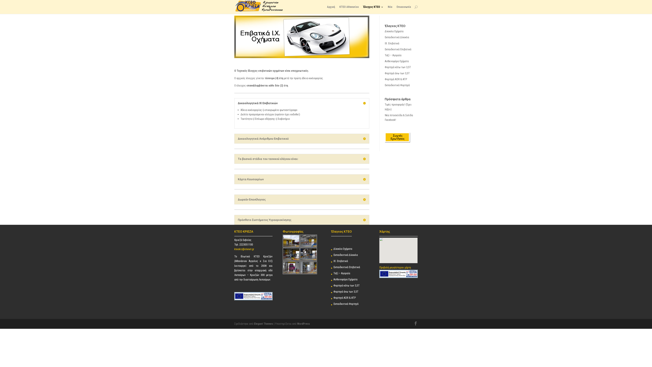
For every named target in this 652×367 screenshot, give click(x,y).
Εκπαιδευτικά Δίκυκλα (397, 37)
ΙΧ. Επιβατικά (392, 43)
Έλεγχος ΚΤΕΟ (371, 7)
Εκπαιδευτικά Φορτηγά (397, 85)
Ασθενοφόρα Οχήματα (397, 61)
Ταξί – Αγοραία (393, 55)
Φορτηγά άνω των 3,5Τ (397, 73)
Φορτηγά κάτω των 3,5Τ (398, 67)
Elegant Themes (263, 323)
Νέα (390, 7)
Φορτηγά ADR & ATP (396, 79)
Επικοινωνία (404, 7)
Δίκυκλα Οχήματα (394, 31)
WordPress (303, 323)
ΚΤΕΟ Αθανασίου (349, 7)
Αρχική (331, 7)
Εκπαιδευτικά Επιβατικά (398, 49)
